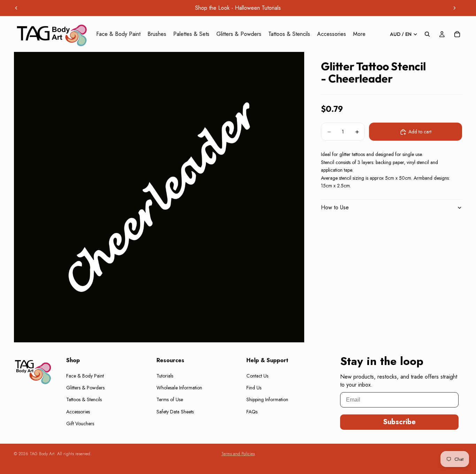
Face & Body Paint (85, 375)
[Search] (427, 34)
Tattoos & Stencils (84, 399)
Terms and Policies (238, 454)
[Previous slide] (16, 8)
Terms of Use (169, 399)
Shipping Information (267, 399)
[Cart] (457, 34)
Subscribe (399, 422)
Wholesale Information (179, 387)
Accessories (78, 411)
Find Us (253, 387)
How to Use (335, 207)
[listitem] (359, 34)
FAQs (252, 411)
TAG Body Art (42, 454)
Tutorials (164, 375)
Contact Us (257, 375)
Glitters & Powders (85, 387)
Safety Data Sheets (175, 411)
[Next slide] (454, 8)
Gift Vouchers (80, 423)
